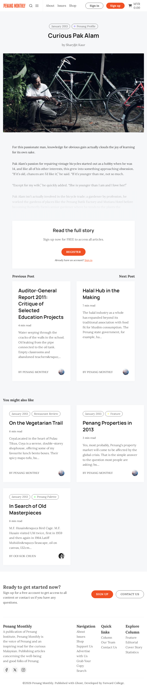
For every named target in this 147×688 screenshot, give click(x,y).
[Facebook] (6, 669)
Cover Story (134, 647)
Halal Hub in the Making (101, 294)
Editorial (132, 642)
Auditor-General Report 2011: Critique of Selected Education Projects (41, 303)
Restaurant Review (46, 414)
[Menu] (37, 6)
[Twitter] (14, 669)
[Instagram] (23, 669)
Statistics (132, 652)
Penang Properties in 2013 (107, 426)
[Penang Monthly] (61, 372)
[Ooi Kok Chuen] (61, 556)
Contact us (130, 594)
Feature (115, 414)
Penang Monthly (42, 683)
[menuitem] (50, 5)
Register (73, 252)
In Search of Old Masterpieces (27, 509)
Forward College (113, 683)
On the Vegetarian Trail (36, 423)
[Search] (31, 6)
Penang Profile (86, 26)
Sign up (115, 5)
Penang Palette (46, 496)
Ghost (79, 683)
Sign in (94, 5)
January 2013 (59, 26)
